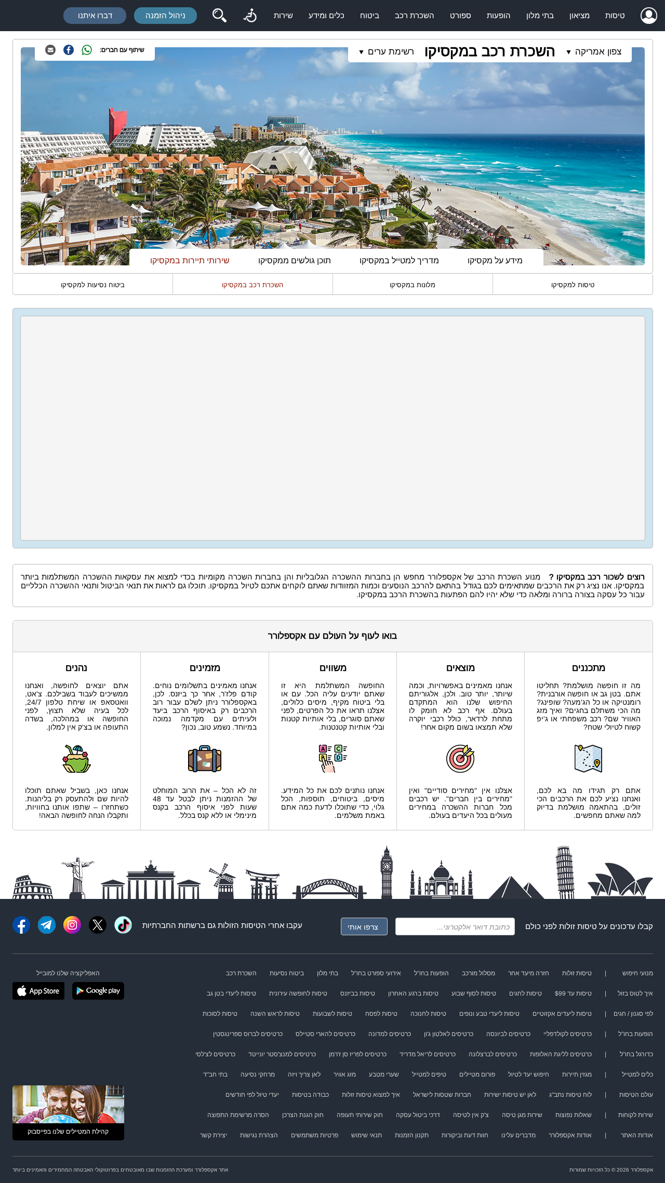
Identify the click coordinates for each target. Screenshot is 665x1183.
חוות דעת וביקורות (465, 1135)
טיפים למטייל (429, 1074)
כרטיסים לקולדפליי (567, 1034)
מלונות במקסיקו (412, 285)
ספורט (460, 15)
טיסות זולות (578, 926)
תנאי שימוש (366, 1135)
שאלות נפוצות (573, 1115)
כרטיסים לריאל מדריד (428, 1054)
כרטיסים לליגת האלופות (561, 1054)
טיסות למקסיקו (572, 285)
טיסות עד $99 (573, 993)
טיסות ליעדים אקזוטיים (562, 1013)
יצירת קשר (213, 1135)
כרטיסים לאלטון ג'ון (448, 1034)
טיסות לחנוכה (428, 1013)
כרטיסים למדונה (389, 1034)
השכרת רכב (414, 15)
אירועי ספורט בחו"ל (376, 973)
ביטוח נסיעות (287, 973)
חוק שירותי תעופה (360, 1115)
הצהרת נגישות (259, 1135)
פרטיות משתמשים (314, 1135)
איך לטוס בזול (635, 993)
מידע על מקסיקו (495, 260)
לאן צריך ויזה (304, 1074)
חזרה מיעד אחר (528, 973)
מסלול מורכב (478, 973)
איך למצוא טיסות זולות (371, 1094)
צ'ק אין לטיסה (471, 1115)
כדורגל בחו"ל (636, 1054)
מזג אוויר (345, 1074)
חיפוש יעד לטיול (528, 1074)
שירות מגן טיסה (522, 1115)
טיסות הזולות (239, 925)
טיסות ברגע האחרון (413, 993)
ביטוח (369, 15)
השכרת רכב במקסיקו (489, 51)
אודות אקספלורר (570, 1135)
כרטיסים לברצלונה (493, 1054)
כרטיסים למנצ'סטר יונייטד (282, 1054)
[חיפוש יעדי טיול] (219, 15)
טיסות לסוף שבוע (473, 993)
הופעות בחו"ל (431, 973)
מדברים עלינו (518, 1135)
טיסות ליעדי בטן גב (231, 993)
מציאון (579, 15)
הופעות (499, 15)
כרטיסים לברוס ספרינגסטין (248, 1034)
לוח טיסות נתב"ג (570, 1094)
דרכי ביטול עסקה (418, 1115)
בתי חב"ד (215, 1074)
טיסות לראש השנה (275, 1013)
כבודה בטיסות (310, 1094)
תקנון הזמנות (412, 1135)
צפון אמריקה (598, 52)
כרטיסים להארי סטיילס (325, 1034)
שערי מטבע (384, 1074)
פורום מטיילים (477, 1074)
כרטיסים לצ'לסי (215, 1054)
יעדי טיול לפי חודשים (252, 1094)
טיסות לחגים (525, 993)
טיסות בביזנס (357, 993)
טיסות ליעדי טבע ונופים (489, 1013)
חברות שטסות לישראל (442, 1094)
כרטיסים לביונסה (508, 1034)
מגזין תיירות (577, 1074)
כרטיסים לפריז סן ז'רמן (358, 1054)
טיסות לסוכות (220, 1013)
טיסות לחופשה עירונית (298, 993)
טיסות (615, 15)
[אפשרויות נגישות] (250, 15)
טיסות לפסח (381, 1013)
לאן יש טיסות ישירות (510, 1094)
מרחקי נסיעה (258, 1074)
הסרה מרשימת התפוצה (238, 1115)
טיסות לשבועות (332, 1013)
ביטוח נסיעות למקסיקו (93, 285)
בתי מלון (540, 15)
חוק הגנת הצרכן (303, 1115)
